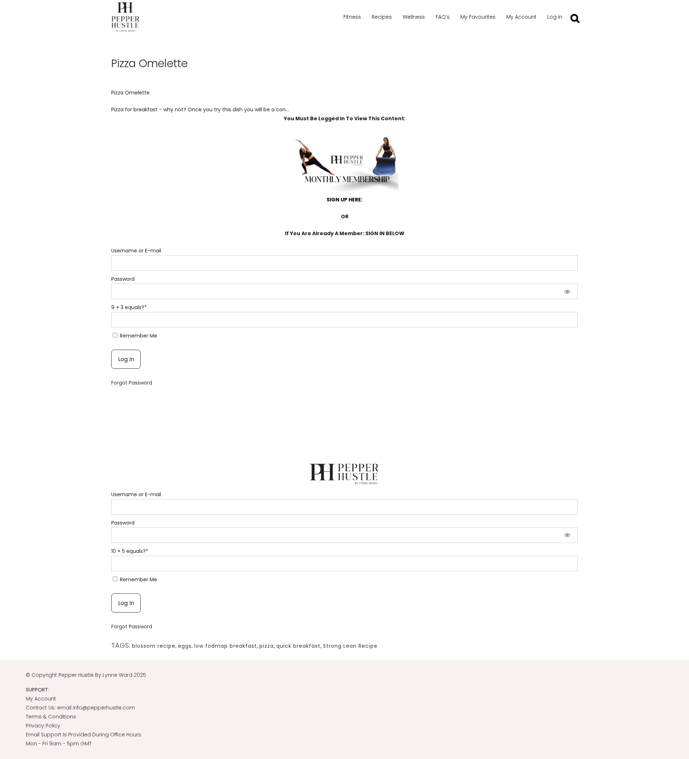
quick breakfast (298, 645)
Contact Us (40, 707)
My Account (41, 698)
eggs (185, 645)
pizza (266, 645)
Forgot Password (131, 382)
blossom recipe (153, 645)
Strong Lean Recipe (350, 645)
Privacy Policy (43, 725)
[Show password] (567, 291)
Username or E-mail (136, 250)
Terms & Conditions (51, 716)
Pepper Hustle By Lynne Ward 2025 (102, 675)
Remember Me (137, 335)
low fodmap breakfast (225, 645)
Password (123, 279)
